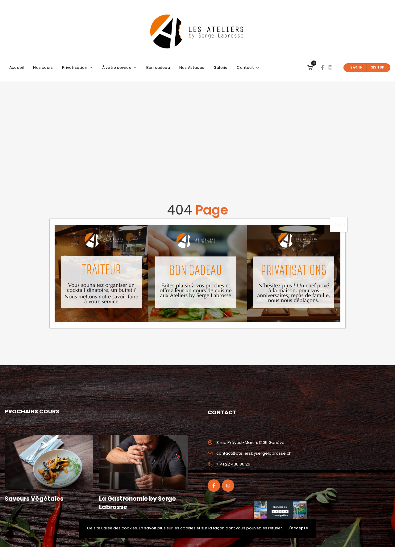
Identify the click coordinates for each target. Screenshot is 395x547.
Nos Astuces (191, 67)
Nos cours (43, 67)
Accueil (16, 67)
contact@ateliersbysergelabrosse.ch (254, 453)
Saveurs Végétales (34, 499)
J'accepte (298, 528)
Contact (245, 67)
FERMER (338, 224)
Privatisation (74, 67)
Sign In (356, 67)
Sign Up (377, 67)
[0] (310, 67)
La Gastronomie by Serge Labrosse (137, 503)
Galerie (220, 67)
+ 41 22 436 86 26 (233, 464)
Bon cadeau (158, 67)
